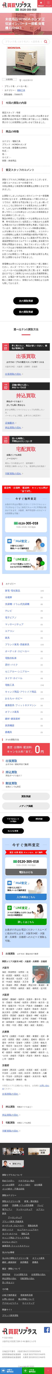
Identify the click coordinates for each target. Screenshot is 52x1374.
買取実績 (26, 796)
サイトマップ (28, 1303)
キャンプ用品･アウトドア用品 (20, 691)
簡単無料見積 (27, 1295)
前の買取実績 (26, 311)
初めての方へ (8, 1180)
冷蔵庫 (8, 597)
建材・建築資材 (9, 1262)
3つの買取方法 (20, 1274)
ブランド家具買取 (10, 1315)
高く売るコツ (8, 1282)
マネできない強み (26, 1180)
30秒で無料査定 (10, 1371)
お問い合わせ (8, 1299)
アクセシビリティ (10, 1303)
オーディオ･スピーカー (17, 651)
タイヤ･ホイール (13, 678)
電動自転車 (11, 658)
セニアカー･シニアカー (17, 671)
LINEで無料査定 (9, 1295)
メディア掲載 (26, 806)
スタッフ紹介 (24, 1184)
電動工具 (21, 90)
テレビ (8, 610)
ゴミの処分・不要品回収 (13, 1189)
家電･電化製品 (12, 590)
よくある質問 (8, 1184)
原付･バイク (11, 664)
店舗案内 (9, 422)
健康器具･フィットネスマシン (20, 705)
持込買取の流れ (13, 427)
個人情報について (26, 1299)
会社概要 (38, 1184)
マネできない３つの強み (13, 820)
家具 (7, 637)
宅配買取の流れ (13, 473)
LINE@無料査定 (32, 1371)
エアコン (9, 630)
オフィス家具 (12, 711)
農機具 (8, 732)
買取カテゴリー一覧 (11, 1201)
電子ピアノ (11, 617)
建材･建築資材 (12, 718)
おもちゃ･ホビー (13, 698)
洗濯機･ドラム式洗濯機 (17, 604)
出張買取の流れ (13, 374)
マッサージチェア (14, 624)
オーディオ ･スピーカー (13, 1225)
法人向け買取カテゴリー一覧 (15, 1258)
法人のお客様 (13, 831)
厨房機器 (9, 725)
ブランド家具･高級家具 (17, 644)
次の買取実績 (26, 300)
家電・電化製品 (31, 1201)
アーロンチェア (15, 1217)
